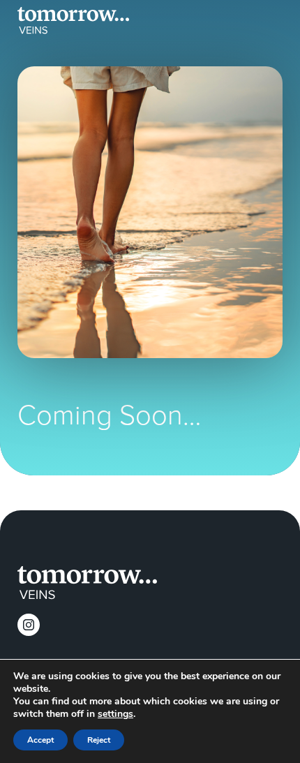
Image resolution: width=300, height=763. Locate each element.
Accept (40, 740)
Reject (98, 740)
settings (115, 714)
